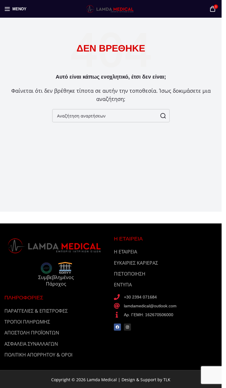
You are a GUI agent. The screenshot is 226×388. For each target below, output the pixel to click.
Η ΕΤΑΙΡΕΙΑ (125, 251)
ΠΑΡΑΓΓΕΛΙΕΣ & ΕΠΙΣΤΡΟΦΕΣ (36, 311)
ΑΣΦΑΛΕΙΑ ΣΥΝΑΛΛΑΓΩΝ (31, 344)
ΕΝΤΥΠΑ (123, 284)
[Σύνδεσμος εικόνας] (56, 245)
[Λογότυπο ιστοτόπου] (110, 8)
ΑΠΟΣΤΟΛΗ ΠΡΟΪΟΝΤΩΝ (31, 332)
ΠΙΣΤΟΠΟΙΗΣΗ (129, 274)
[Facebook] (117, 327)
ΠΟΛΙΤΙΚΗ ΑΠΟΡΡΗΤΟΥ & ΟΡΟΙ (38, 354)
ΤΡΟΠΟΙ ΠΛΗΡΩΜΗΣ (27, 322)
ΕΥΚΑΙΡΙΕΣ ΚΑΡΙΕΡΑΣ (136, 263)
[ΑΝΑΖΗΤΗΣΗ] (163, 115)
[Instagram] (127, 327)
